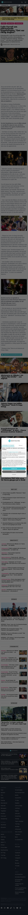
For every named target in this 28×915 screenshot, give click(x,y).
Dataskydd (14, 474)
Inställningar (14, 471)
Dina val (20, 445)
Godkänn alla (14, 468)
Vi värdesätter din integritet (8, 445)
